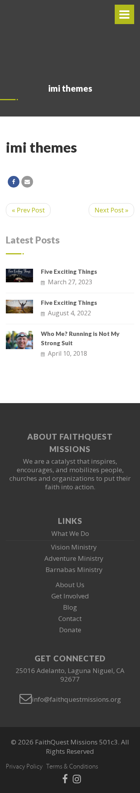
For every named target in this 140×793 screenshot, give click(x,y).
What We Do (70, 533)
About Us (70, 584)
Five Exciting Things (69, 271)
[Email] (27, 182)
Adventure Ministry (73, 558)
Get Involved (70, 595)
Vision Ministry (74, 547)
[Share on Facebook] (13, 182)
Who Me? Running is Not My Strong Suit (80, 338)
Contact (70, 618)
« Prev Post (28, 209)
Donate (70, 629)
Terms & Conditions (72, 766)
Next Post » (111, 209)
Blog (70, 607)
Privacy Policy (24, 766)
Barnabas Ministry (74, 569)
